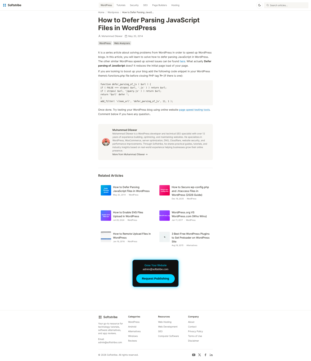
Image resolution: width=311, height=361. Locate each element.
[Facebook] (205, 354)
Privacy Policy (195, 331)
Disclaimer (193, 340)
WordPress (106, 5)
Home (101, 12)
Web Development (168, 326)
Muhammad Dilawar (112, 36)
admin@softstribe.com (110, 342)
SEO (145, 5)
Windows (133, 336)
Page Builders (159, 5)
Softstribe (110, 317)
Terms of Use (195, 336)
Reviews (132, 340)
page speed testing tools (194, 109)
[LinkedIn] (211, 354)
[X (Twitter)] (199, 354)
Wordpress (113, 12)
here (182, 61)
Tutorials (120, 5)
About (191, 322)
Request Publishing (155, 278)
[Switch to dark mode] (259, 5)
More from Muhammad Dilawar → (130, 154)
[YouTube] (193, 354)
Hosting (175, 5)
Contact (192, 326)
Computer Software (168, 336)
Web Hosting (165, 322)
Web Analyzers (122, 43)
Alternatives (134, 331)
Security (134, 5)
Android (132, 326)
